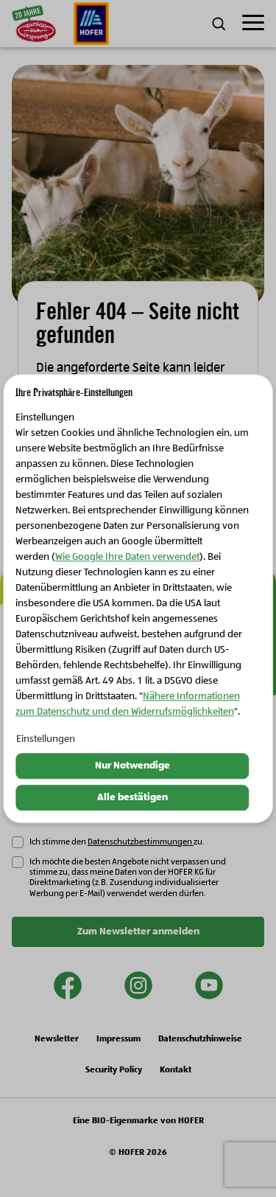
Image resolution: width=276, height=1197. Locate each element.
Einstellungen (45, 740)
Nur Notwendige (132, 766)
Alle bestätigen (132, 797)
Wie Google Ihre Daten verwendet (127, 557)
